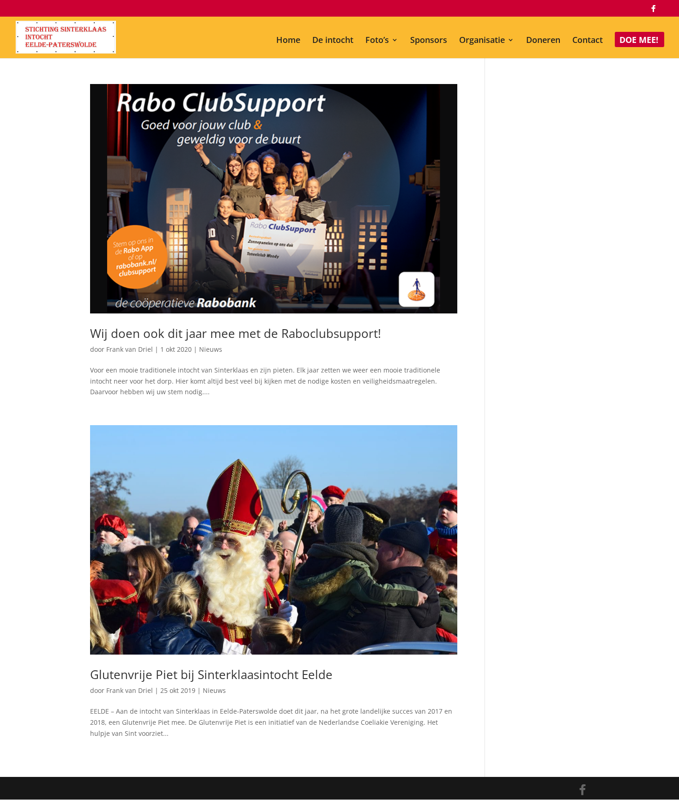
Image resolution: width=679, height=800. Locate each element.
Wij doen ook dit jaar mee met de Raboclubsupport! (235, 333)
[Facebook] (653, 11)
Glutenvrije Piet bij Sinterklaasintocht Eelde (211, 674)
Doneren (543, 40)
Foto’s (377, 40)
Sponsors (428, 40)
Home (288, 40)
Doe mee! (638, 40)
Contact (587, 40)
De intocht (332, 40)
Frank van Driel (129, 349)
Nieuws (210, 349)
